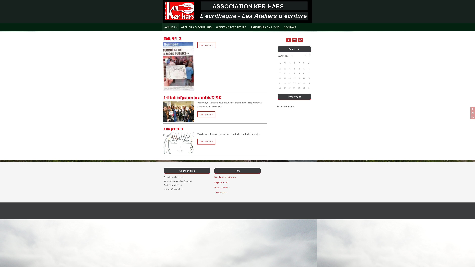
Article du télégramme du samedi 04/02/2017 (192, 98)
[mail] (472, 113)
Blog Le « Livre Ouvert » (225, 177)
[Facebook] (472, 109)
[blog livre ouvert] (472, 117)
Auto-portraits (173, 129)
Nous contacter (221, 187)
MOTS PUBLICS (172, 39)
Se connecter (220, 192)
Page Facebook (221, 182)
